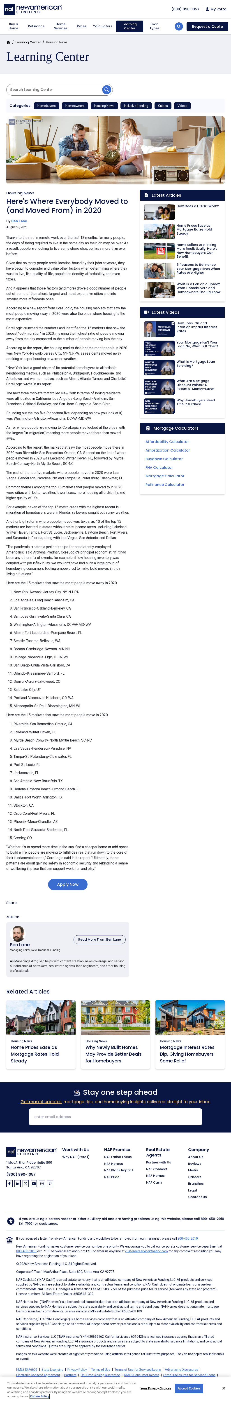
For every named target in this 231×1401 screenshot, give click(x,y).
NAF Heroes (113, 1164)
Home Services (60, 26)
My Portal (218, 9)
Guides (163, 106)
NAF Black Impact (118, 1170)
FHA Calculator (159, 467)
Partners (70, 1375)
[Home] (33, 9)
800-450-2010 (212, 1219)
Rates (81, 26)
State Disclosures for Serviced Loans (189, 1375)
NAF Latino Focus (118, 1157)
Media (193, 1170)
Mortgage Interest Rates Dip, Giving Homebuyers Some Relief (187, 1054)
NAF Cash (154, 1183)
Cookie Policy (39, 1396)
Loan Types (154, 26)
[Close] (224, 1388)
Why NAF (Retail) (76, 1157)
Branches (196, 1184)
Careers (194, 1177)
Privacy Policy (77, 1369)
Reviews (194, 1164)
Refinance (36, 26)
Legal (192, 1191)
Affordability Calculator (167, 441)
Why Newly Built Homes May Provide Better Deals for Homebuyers (113, 1054)
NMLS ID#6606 (26, 1369)
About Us (195, 1157)
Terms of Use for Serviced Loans (137, 1369)
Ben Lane (19, 221)
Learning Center (130, 26)
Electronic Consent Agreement (38, 1375)
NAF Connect (156, 1169)
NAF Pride (111, 1177)
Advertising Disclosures (181, 1369)
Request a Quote (207, 26)
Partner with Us (158, 1163)
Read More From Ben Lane (99, 939)
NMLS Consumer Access (141, 1375)
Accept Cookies (189, 1388)
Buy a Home (13, 26)
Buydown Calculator (164, 459)
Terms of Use (100, 1369)
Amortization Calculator (168, 450)
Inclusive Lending (136, 106)
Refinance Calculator (165, 484)
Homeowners (75, 106)
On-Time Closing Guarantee (100, 1375)
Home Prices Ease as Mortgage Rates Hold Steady (35, 1054)
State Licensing (52, 1369)
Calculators (102, 26)
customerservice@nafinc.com (146, 1251)
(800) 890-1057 (21, 1174)
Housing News (56, 42)
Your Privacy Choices (156, 1388)
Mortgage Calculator (165, 476)
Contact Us (197, 1197)
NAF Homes (155, 1176)
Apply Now (68, 884)
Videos (182, 106)
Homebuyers (46, 106)
